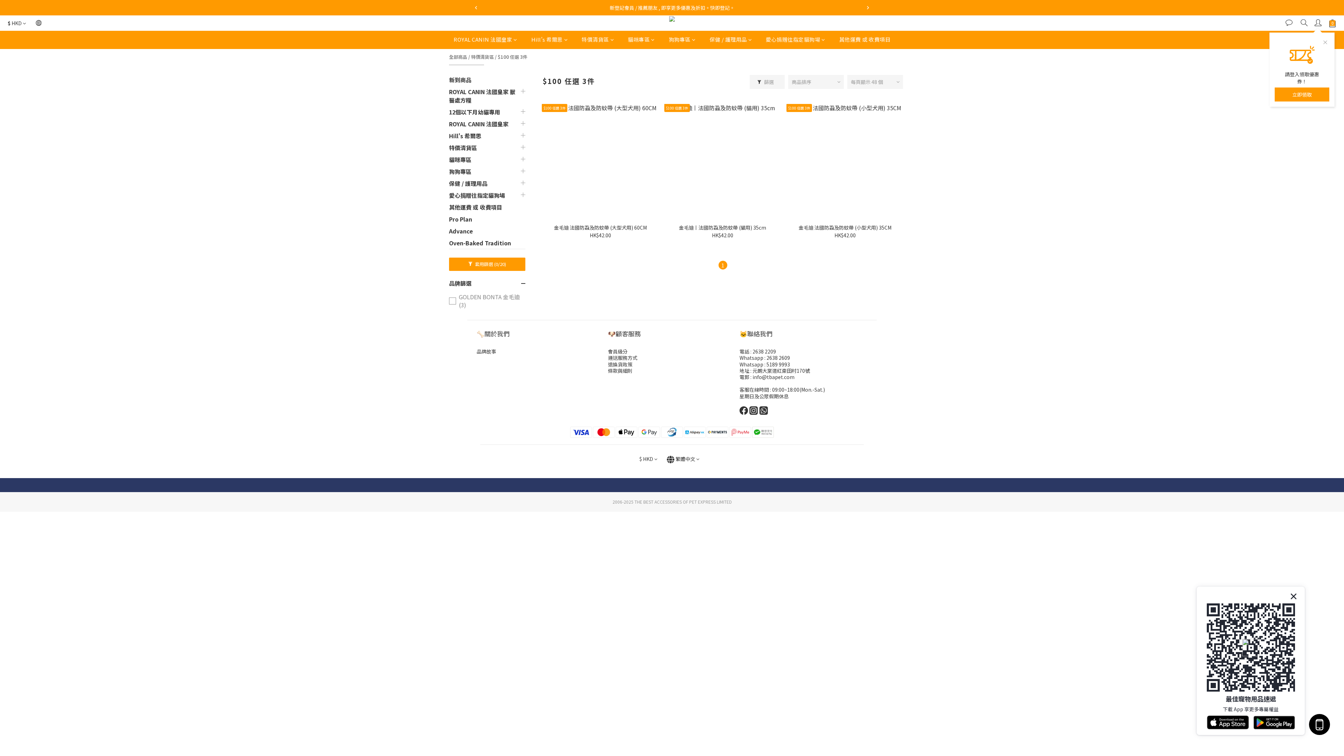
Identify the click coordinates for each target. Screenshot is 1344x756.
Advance (461, 231)
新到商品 (460, 80)
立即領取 (1302, 94)
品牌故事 (486, 351)
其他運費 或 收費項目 (865, 39)
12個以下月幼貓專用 (474, 112)
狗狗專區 (680, 39)
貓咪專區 (639, 39)
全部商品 (458, 57)
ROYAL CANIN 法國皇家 (483, 39)
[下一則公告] (868, 8)
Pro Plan (460, 219)
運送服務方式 (622, 357)
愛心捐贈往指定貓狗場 (793, 39)
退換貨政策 (620, 364)
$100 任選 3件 (512, 57)
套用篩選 (490, 264)
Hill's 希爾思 (547, 39)
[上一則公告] (476, 8)
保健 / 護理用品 (728, 39)
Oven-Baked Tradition (480, 243)
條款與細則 (620, 370)
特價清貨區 (595, 39)
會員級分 (618, 351)
